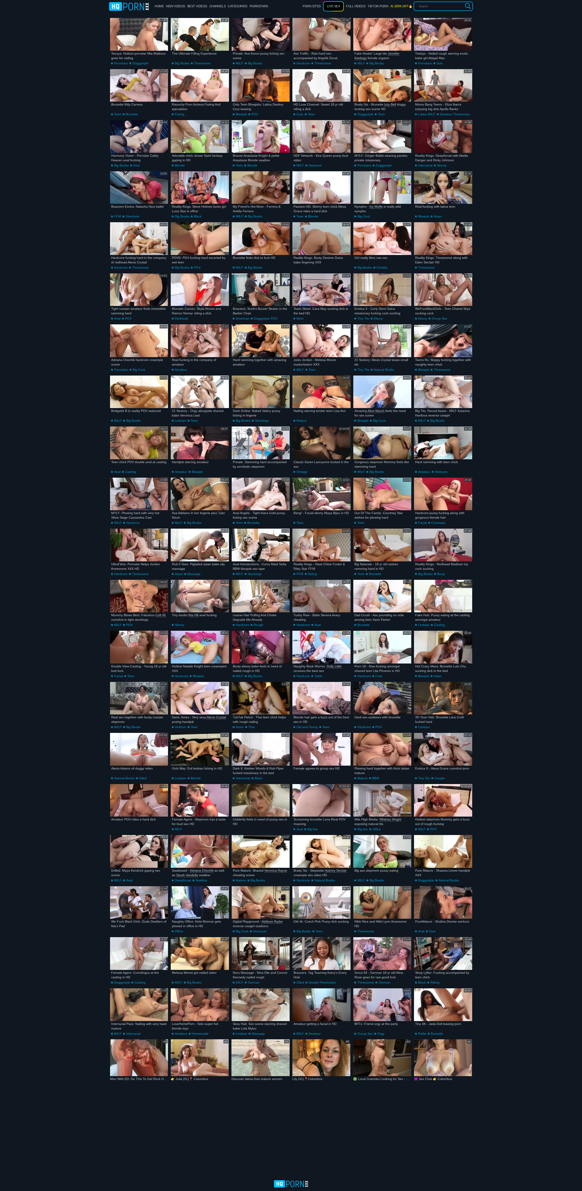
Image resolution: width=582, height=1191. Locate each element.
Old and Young (307, 727)
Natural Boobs (384, 369)
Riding (312, 574)
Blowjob (241, 114)
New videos (175, 6)
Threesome (202, 63)
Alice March (376, 411)
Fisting (179, 114)
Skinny (442, 165)
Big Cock (363, 216)
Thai (251, 727)
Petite (422, 1033)
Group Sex (439, 318)
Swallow (201, 880)
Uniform (180, 727)
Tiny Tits (363, 318)
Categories (237, 6)
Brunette (132, 114)
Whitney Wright (390, 819)
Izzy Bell (390, 104)
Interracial (425, 165)
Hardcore (303, 63)
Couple (439, 778)
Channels (217, 6)
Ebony (378, 318)
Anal (136, 165)
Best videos (197, 6)
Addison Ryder (272, 921)
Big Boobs (182, 63)
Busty (441, 574)
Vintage (301, 472)
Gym (432, 931)
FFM (117, 216)
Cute (299, 114)
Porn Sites (312, 6)
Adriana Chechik (201, 870)
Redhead (181, 318)
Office (376, 829)
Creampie (438, 523)
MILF (239, 63)
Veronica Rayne (275, 870)
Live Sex (333, 6)
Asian (438, 216)
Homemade (200, 1033)
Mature (301, 420)
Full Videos (355, 6)
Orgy (380, 1033)
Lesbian (180, 420)
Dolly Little (334, 666)
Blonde (180, 165)
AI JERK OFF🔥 (401, 6)
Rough (258, 625)
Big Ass (312, 829)
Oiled (143, 778)
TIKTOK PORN (378, 6)
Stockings (262, 420)
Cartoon (424, 727)
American (242, 318)
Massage (194, 574)
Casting (130, 472)
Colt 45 (161, 615)
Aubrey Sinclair (336, 870)
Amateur (181, 369)
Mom (300, 318)
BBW (375, 778)
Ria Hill (193, 615)
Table (318, 676)
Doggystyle (140, 63)
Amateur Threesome (455, 114)
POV (254, 114)
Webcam (441, 472)
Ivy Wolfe (376, 206)
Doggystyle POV (265, 318)
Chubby (382, 267)
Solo (439, 63)
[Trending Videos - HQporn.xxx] (129, 6)
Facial (422, 523)
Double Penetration (322, 982)
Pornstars (259, 6)
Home (159, 6)
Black (198, 216)
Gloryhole (132, 216)
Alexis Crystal (216, 717)
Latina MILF (426, 114)
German (254, 982)
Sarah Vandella (187, 875)
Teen (117, 114)
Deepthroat (183, 880)
